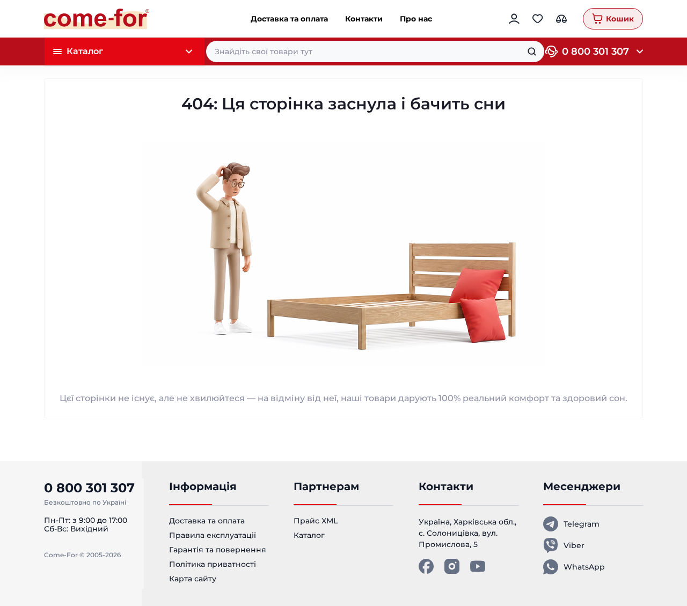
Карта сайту (192, 578)
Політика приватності (212, 564)
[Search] (532, 51)
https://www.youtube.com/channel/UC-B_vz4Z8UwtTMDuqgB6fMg (477, 566)
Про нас (416, 19)
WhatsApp (584, 567)
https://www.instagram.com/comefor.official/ (451, 566)
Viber (574, 545)
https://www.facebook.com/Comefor (426, 566)
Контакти (364, 19)
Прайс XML (316, 520)
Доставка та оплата (289, 19)
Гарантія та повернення (217, 549)
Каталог (309, 535)
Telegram (582, 524)
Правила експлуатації (212, 535)
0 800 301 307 (595, 51)
